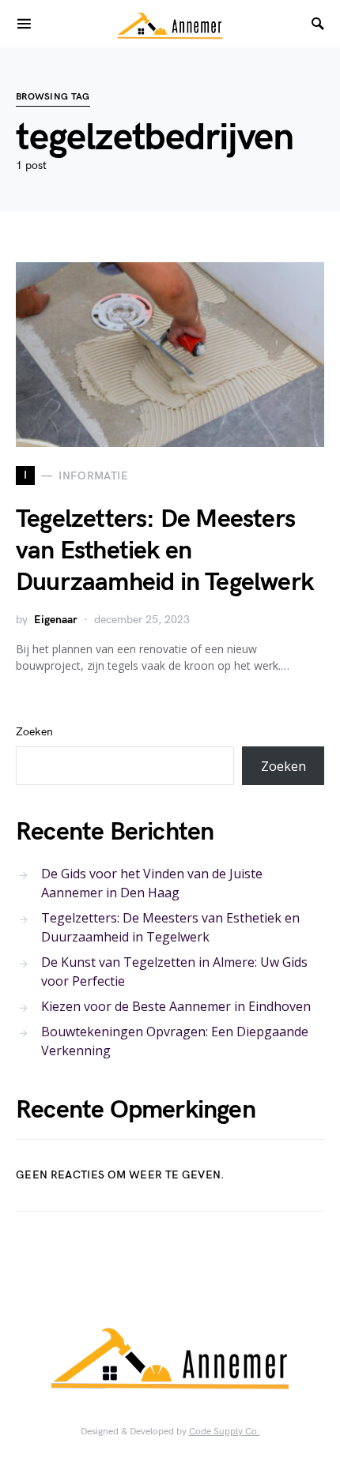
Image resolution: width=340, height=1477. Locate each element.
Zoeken (34, 731)
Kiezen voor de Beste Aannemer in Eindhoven (176, 1006)
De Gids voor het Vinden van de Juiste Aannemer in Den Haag (152, 883)
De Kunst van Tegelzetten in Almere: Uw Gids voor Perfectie (174, 971)
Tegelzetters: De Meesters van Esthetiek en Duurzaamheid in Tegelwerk (164, 551)
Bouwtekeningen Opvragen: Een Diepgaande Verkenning (174, 1041)
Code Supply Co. (224, 1432)
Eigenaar (55, 619)
